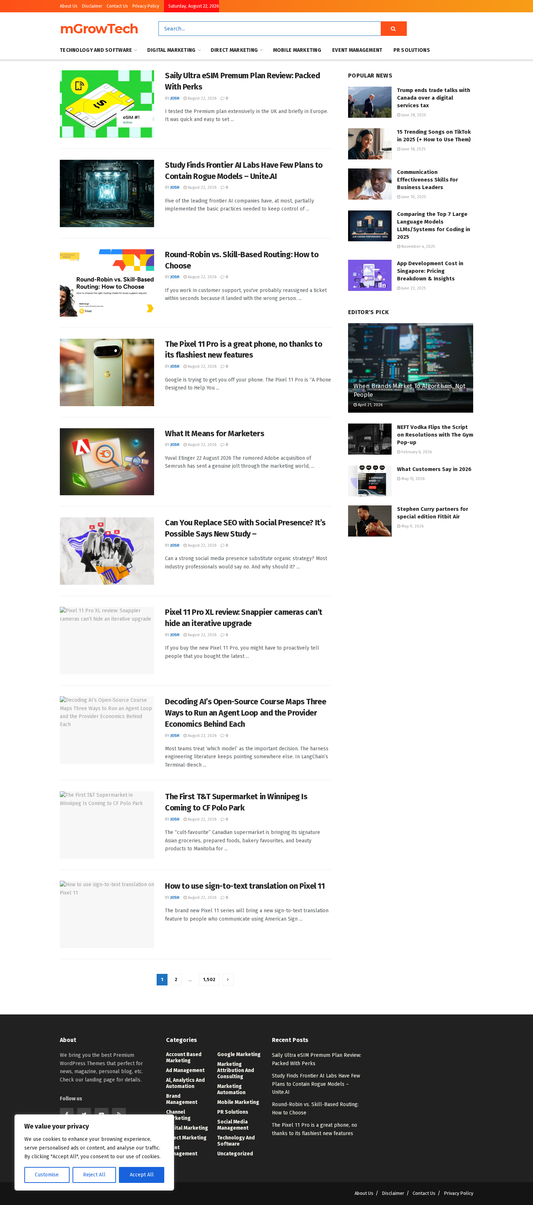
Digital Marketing (171, 50)
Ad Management (185, 1070)
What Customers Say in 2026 (434, 469)
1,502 (209, 979)
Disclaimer (92, 6)
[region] (94, 1152)
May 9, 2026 (411, 526)
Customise (47, 1175)
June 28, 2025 (413, 115)
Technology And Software (96, 50)
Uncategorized (235, 1154)
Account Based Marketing (184, 1057)
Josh (174, 98)
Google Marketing (239, 1054)
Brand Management (181, 1099)
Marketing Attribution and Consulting (235, 1070)
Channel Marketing (178, 1115)
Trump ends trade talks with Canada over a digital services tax (433, 98)
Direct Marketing (234, 50)
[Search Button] (394, 28)
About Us (69, 6)
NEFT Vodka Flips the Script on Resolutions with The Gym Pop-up (435, 435)
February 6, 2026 (416, 452)
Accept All (142, 1175)
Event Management (357, 50)
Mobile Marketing (297, 50)
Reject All (94, 1175)
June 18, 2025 (412, 149)
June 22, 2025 (413, 288)
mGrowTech (99, 28)
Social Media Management (232, 1125)
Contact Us (117, 6)
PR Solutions (411, 50)
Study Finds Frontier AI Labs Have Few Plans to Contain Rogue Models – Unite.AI (316, 1084)
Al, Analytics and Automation (185, 1083)
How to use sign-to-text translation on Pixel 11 (245, 886)
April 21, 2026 (370, 405)
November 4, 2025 (417, 246)
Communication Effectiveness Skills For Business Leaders (427, 180)
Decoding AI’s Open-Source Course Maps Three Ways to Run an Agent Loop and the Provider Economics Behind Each (245, 713)
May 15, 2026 (412, 478)
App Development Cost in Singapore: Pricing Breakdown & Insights (430, 271)
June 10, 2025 (413, 197)
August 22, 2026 (201, 98)
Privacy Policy (145, 6)
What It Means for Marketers (214, 433)
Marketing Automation (231, 1089)
